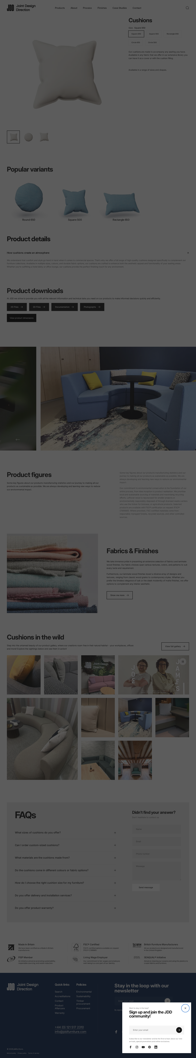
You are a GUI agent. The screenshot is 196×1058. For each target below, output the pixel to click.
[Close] (185, 1008)
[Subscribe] (179, 1030)
